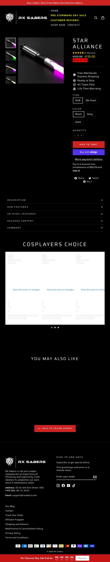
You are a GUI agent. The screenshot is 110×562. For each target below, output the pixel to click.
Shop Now (58, 25)
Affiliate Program (14, 519)
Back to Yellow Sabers (57, 428)
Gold (78, 122)
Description (16, 200)
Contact (74, 25)
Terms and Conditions (16, 537)
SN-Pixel (91, 100)
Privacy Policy (13, 533)
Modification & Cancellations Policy (24, 528)
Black (78, 114)
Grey (90, 114)
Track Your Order (14, 515)
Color (77, 108)
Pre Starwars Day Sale (69, 15)
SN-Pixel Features (21, 213)
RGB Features (17, 206)
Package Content (20, 220)
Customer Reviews (65, 20)
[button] (51, 327)
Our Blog (10, 506)
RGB (77, 100)
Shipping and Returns (16, 524)
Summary (14, 227)
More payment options (88, 159)
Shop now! (82, 558)
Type (76, 95)
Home (55, 10)
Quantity (80, 130)
